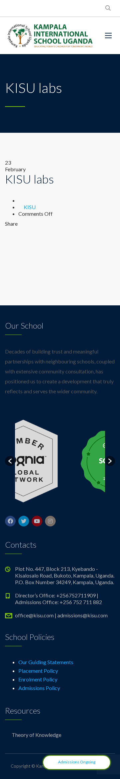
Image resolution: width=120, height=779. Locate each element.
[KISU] (50, 35)
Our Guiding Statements (45, 662)
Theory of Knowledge (36, 735)
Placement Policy (38, 670)
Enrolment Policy (37, 679)
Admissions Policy (39, 688)
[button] (10, 461)
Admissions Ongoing (76, 761)
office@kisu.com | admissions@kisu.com (61, 615)
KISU (30, 207)
